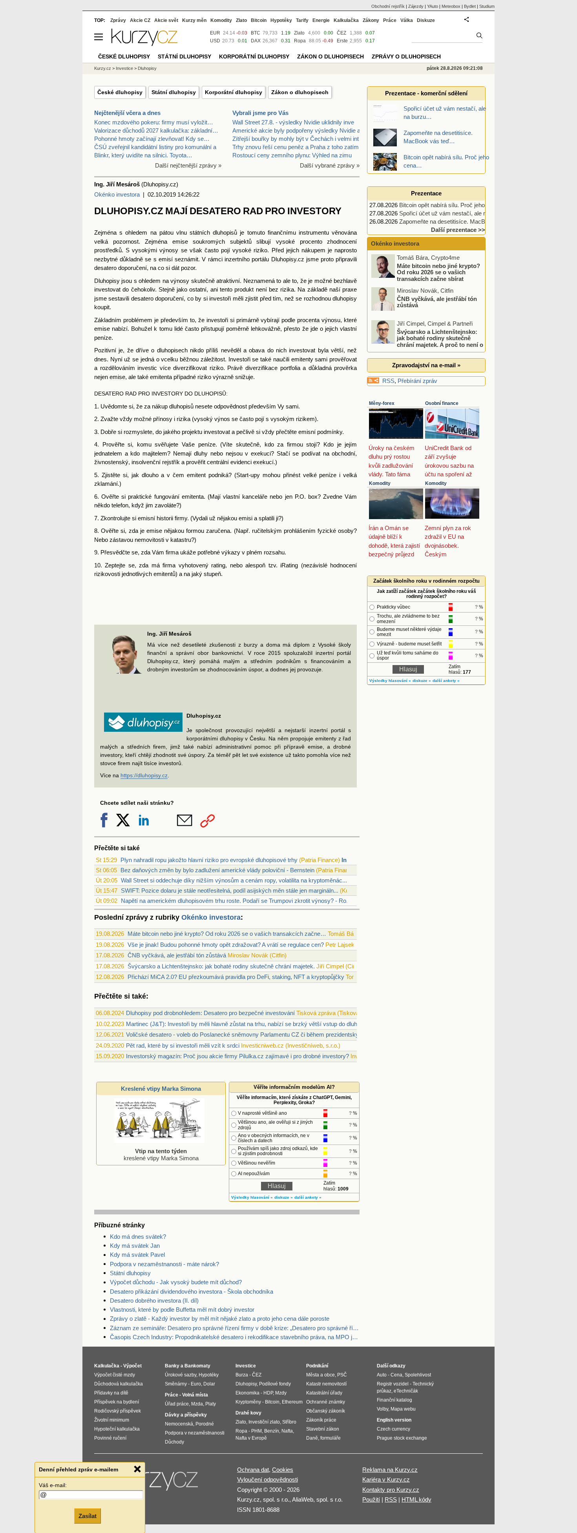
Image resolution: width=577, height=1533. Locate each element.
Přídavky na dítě (111, 1393)
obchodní (343, 453)
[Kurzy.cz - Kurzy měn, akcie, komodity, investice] (144, 43)
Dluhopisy (283, 259)
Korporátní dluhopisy (233, 92)
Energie (321, 20)
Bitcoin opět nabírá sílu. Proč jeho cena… (452, 205)
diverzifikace (261, 368)
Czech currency (393, 1429)
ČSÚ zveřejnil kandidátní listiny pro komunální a (155, 147)
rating (218, 565)
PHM (256, 1431)
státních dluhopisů (213, 232)
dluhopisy (344, 298)
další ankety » (307, 1197)
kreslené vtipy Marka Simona (161, 1154)
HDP (268, 1393)
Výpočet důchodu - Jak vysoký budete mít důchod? (176, 1282)
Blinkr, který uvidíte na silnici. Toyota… (143, 155)
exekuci (261, 453)
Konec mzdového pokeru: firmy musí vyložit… (153, 122)
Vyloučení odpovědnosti (267, 1479)
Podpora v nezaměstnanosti (195, 1433)
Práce (389, 20)
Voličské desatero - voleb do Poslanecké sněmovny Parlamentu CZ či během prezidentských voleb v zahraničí (268, 1034)
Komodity (380, 483)
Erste (342, 41)
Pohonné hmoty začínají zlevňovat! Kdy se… (152, 138)
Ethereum (292, 1402)
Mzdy (281, 1393)
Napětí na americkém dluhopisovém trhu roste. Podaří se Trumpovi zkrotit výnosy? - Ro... (236, 900)
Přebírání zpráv (417, 380)
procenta (308, 320)
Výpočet (132, 1366)
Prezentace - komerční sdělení (426, 93)
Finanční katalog (394, 1400)
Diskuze (426, 20)
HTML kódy (416, 1499)
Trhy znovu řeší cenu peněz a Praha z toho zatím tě (298, 147)
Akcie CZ (140, 20)
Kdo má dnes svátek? (138, 1236)
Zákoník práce (321, 1420)
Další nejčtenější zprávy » (188, 165)
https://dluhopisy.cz (144, 775)
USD (215, 41)
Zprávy (118, 20)
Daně (312, 1438)
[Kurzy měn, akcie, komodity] (158, 1483)
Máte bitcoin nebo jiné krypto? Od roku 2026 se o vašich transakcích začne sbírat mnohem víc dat (426, 275)
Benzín (271, 1431)
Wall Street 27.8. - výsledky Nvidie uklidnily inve (293, 122)
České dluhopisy (119, 92)
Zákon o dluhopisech (300, 92)
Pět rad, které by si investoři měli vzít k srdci (182, 1045)
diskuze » (283, 1197)
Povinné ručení (110, 1438)
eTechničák (406, 1391)
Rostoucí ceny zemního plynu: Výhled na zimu (292, 155)
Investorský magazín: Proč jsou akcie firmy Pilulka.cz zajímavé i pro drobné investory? (237, 1056)
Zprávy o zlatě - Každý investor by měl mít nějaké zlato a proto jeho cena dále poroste (219, 1318)
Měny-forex (381, 403)
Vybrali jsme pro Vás (260, 112)
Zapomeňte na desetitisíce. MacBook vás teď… (460, 221)
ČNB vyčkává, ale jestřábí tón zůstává (177, 955)
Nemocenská (179, 1424)
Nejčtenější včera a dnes (127, 112)
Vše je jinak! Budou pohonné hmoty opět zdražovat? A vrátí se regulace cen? (226, 944)
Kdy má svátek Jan (135, 1245)
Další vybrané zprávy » (330, 165)
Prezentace (426, 193)
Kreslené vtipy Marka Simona (161, 1088)
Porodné (204, 1424)
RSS (388, 380)
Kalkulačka (346, 20)
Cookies (282, 1469)
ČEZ (341, 33)
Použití (371, 1499)
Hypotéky (281, 20)
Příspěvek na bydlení (116, 1402)
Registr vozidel (393, 1384)
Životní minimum (111, 1420)
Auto (382, 1375)
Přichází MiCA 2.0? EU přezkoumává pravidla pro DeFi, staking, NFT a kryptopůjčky (236, 976)
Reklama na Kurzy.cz (390, 1469)
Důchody (174, 1442)
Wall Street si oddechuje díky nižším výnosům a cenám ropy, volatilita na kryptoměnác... (234, 880)
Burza (242, 1375)
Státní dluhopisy (174, 92)
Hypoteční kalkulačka (117, 1429)
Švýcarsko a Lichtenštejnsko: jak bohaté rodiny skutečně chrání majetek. (221, 966)
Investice (124, 68)
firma (172, 552)
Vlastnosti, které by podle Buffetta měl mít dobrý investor (182, 1309)
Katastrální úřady (324, 1393)
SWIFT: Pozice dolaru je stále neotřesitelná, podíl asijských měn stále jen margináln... (229, 890)
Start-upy (248, 475)
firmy (181, 518)
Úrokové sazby (180, 1375)
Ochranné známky (325, 1402)
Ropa (300, 41)
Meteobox (451, 6)
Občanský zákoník (325, 1411)
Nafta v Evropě (251, 1438)
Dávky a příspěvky (186, 1415)
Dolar (209, 1384)
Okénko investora (117, 194)
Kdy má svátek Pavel (137, 1254)
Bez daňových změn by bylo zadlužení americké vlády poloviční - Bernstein (217, 870)
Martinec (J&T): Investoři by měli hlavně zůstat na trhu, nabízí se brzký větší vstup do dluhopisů (248, 1024)
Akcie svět (166, 20)
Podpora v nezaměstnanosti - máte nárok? (164, 1264)
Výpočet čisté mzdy (114, 1375)
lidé (178, 328)
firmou (295, 444)
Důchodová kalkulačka (118, 1384)
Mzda (197, 1404)
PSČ (342, 1375)
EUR (215, 33)
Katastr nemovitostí (326, 1384)
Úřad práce (177, 1404)
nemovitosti (149, 539)
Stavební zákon (322, 1429)
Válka (406, 20)
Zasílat (88, 1516)
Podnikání (317, 1366)
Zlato (299, 33)
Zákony (371, 20)
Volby (382, 1409)
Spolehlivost (418, 1375)
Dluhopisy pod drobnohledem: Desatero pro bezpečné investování (210, 1013)
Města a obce (320, 1375)
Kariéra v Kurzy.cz (386, 1479)
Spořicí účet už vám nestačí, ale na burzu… (455, 213)
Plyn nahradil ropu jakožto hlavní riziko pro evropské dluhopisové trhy (209, 860)
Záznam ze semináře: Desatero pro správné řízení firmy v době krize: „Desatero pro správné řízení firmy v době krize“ (235, 1328)
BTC (255, 33)
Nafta (287, 1431)
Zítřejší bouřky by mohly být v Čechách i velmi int (295, 138)
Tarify (302, 20)
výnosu (330, 320)
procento (311, 241)
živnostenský (111, 462)
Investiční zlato (264, 1422)
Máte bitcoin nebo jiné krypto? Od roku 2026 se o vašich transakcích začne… (227, 933)
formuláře (330, 1438)
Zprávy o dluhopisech (406, 56)
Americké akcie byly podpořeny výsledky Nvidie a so (300, 130)
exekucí (263, 462)
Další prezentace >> (458, 229)
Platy (210, 1404)
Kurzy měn (194, 20)
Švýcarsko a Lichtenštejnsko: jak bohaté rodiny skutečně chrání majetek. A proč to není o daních (427, 341)
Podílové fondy (275, 1384)
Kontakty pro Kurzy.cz (390, 1489)
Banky (172, 1366)
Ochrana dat (253, 1469)
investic (147, 368)
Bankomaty (197, 1366)
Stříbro (289, 1422)
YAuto (432, 6)
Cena (396, 1375)
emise (180, 241)
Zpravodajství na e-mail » (426, 365)
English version (394, 1420)
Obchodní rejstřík (388, 6)
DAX (256, 41)
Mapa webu (403, 1409)
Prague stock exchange (402, 1438)
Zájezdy (416, 6)
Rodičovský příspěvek (117, 1411)
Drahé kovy (248, 1413)
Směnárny (176, 1384)
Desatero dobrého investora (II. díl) (154, 1300)
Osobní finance (441, 403)
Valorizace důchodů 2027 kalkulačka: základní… (156, 130)
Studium (487, 6)
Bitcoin (259, 20)
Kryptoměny (248, 1402)
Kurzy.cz (102, 68)
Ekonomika (247, 1393)
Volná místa (195, 1395)
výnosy (168, 250)
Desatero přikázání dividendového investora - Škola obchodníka (191, 1291)
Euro (196, 1384)
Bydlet (470, 6)
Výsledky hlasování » (252, 1197)
